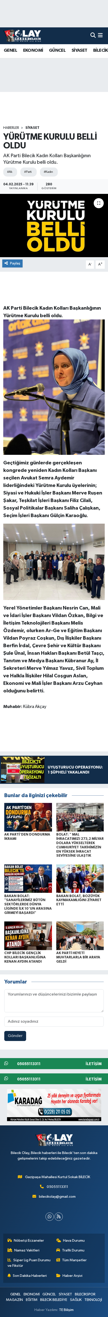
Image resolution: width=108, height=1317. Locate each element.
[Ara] (93, 36)
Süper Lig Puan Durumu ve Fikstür (29, 1263)
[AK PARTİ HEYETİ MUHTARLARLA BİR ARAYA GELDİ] (80, 936)
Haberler (11, 128)
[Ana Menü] (100, 36)
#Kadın (48, 172)
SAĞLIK (76, 1300)
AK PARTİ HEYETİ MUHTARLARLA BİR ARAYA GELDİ (78, 957)
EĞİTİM (31, 1300)
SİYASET (79, 50)
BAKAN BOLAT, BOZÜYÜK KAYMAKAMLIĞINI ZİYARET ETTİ (78, 900)
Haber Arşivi (72, 1276)
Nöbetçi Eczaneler (29, 1240)
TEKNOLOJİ (93, 1300)
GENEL (10, 50)
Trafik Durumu (73, 1250)
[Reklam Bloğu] (54, 1105)
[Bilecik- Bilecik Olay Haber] (22, 35)
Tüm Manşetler (74, 1260)
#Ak (9, 172)
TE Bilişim (66, 1310)
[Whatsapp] (49, 1217)
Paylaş (15, 263)
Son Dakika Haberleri (30, 1276)
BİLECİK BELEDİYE (53, 1300)
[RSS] (59, 1217)
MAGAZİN (14, 1300)
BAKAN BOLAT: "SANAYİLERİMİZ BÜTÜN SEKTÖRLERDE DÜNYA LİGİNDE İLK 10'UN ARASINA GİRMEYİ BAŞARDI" (28, 904)
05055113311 (57, 1187)
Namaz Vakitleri (26, 1250)
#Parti (28, 172)
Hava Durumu (74, 1240)
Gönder (15, 1036)
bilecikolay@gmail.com (57, 1196)
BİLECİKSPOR (85, 1294)
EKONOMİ (33, 50)
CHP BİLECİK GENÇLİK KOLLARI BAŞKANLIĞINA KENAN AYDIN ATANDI (25, 957)
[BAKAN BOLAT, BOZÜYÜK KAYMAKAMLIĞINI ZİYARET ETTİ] (80, 878)
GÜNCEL (57, 50)
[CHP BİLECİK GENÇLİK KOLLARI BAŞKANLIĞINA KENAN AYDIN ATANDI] (28, 936)
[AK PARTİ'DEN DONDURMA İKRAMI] (28, 817)
